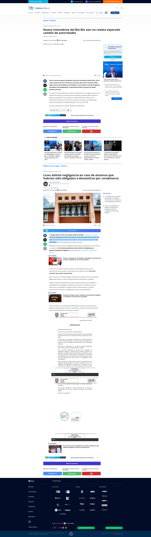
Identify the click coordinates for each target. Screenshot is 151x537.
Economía (53, 12)
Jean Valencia (54, 188)
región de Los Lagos (91, 235)
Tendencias (67, 12)
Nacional (37, 12)
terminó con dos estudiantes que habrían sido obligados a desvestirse (74, 240)
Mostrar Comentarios (72, 121)
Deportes (60, 12)
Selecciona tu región (36, 1)
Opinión (74, 12)
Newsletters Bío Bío (78, 1)
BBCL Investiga (81, 12)
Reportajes (31, 516)
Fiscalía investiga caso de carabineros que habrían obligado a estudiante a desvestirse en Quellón (82, 295)
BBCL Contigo (90, 12)
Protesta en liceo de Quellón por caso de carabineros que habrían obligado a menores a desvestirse (81, 446)
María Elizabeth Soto (51, 37)
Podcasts (30, 12)
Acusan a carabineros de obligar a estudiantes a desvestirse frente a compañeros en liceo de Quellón (82, 259)
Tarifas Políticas (32, 527)
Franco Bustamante (54, 182)
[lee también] (55, 261)
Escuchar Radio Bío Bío (113, 1)
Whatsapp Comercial (87, 527)
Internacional (45, 12)
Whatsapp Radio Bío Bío (115, 528)
